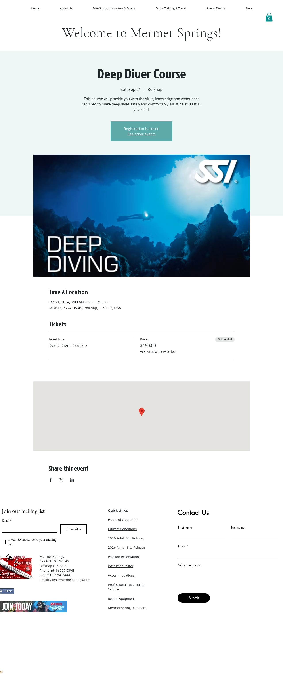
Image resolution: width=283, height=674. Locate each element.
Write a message (189, 565)
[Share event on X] (61, 480)
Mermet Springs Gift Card (127, 607)
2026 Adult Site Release (126, 538)
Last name (237, 527)
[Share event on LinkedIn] (72, 480)
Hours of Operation (123, 519)
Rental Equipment (121, 598)
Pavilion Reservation (123, 556)
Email (7, 520)
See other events (142, 134)
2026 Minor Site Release (126, 547)
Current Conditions (122, 529)
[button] (269, 17)
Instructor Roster (120, 566)
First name (185, 527)
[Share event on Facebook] (50, 480)
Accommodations (121, 575)
